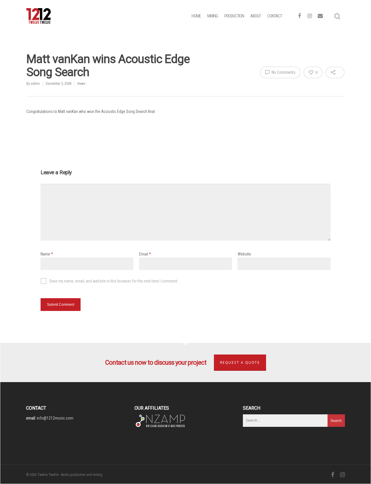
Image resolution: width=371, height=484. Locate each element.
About (255, 16)
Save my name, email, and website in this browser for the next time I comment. (113, 281)
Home (196, 16)
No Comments (283, 72)
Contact (274, 16)
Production (234, 16)
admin (35, 84)
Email (145, 254)
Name (47, 254)
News (81, 84)
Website (244, 254)
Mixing (212, 16)
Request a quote (240, 362)
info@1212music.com (55, 418)
